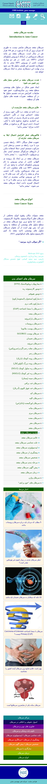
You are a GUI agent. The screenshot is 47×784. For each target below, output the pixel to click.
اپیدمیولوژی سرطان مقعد (27, 447)
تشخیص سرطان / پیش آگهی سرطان (23, 744)
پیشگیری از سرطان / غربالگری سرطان (23, 740)
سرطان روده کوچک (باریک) (28, 358)
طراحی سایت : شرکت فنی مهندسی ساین (23, 781)
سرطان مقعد (34, 428)
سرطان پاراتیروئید (32, 319)
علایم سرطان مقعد (29, 438)
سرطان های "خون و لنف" (29, 483)
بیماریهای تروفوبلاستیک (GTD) (27, 284)
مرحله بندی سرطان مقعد (27, 462)
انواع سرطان (23, 757)
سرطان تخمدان (33, 338)
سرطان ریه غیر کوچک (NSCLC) (26, 373)
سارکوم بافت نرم (32, 304)
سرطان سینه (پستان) (31, 378)
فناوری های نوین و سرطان (23, 726)
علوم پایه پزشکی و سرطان (24, 731)
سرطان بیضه (34, 314)
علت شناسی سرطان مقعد (26, 442)
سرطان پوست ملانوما (30, 328)
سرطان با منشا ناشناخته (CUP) (26, 309)
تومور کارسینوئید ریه (31, 289)
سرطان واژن (34, 478)
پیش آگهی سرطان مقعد (27, 467)
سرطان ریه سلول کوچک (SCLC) (25, 368)
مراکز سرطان (23, 718)
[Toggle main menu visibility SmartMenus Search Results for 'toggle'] (23, 22)
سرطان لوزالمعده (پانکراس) (28, 403)
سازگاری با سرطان (23, 749)
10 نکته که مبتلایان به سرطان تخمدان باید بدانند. (23, 597)
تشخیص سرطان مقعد (28, 457)
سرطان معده (34, 418)
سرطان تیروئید (33, 343)
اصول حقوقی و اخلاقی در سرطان (23, 722)
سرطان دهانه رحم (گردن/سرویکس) (24, 348)
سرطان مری (34, 413)
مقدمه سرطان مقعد (29, 433)
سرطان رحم (34, 353)
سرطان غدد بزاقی (32, 383)
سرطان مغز (34, 423)
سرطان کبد (35, 393)
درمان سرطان (23, 753)
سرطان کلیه (34, 398)
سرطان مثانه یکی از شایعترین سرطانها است (23, 705)
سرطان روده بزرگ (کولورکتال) (26, 363)
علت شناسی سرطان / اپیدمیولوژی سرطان (23, 735)
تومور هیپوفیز (34, 294)
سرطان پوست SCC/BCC (28, 333)
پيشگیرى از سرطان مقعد (27, 452)
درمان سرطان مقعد (29, 472)
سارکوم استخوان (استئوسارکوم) (26, 299)
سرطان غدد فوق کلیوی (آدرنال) (26, 388)
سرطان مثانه (34, 408)
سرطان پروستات (32, 324)
